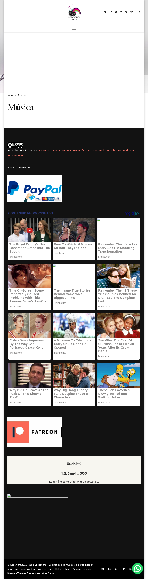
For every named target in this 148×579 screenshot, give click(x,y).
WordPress (48, 573)
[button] (137, 568)
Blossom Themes (16, 573)
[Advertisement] (74, 61)
